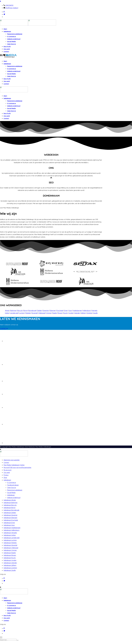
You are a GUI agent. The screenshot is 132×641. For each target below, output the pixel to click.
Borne (25, 310)
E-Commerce (11, 36)
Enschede (60, 310)
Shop (5, 477)
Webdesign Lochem (10, 540)
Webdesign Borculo (10, 505)
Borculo (20, 310)
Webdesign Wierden (10, 563)
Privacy (6, 475)
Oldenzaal (41, 313)
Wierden (77, 313)
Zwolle (95, 313)
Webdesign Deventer (10, 515)
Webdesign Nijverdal (10, 545)
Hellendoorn (87, 310)
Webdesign (7, 31)
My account (7, 470)
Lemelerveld (14, 313)
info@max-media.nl (11, 8)
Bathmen (13, 310)
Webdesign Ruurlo (10, 558)
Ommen (48, 313)
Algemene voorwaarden (12, 460)
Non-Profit (7, 46)
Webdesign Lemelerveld (11, 538)
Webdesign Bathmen (10, 502)
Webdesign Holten (10, 535)
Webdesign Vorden (10, 560)
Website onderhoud (13, 39)
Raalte (54, 313)
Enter (66, 310)
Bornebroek (32, 310)
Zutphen (89, 313)
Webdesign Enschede (11, 520)
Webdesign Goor (9, 525)
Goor (70, 310)
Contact (6, 51)
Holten (7, 313)
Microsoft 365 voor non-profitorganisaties (17, 467)
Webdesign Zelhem (10, 565)
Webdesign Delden (10, 513)
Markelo (28, 313)
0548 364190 (9, 5)
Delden (39, 310)
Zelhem (83, 313)
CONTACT (3, 329)
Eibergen (53, 310)
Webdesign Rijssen (10, 555)
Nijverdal (34, 313)
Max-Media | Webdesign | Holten (14, 465)
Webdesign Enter (9, 523)
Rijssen (60, 313)
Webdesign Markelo (10, 543)
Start (5, 29)
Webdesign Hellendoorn (11, 530)
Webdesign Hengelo (10, 533)
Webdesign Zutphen (10, 568)
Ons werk (7, 49)
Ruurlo (65, 313)
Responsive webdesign (14, 34)
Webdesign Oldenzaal (11, 548)
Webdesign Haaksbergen (12, 528)
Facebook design (13, 485)
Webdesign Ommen (10, 550)
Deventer (46, 310)
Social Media (11, 41)
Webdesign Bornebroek (11, 510)
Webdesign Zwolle (10, 570)
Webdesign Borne (9, 507)
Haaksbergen (77, 310)
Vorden (71, 313)
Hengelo (94, 310)
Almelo (7, 310)
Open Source (11, 44)
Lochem (22, 313)
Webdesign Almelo (10, 500)
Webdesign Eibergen (10, 518)
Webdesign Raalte (10, 553)
